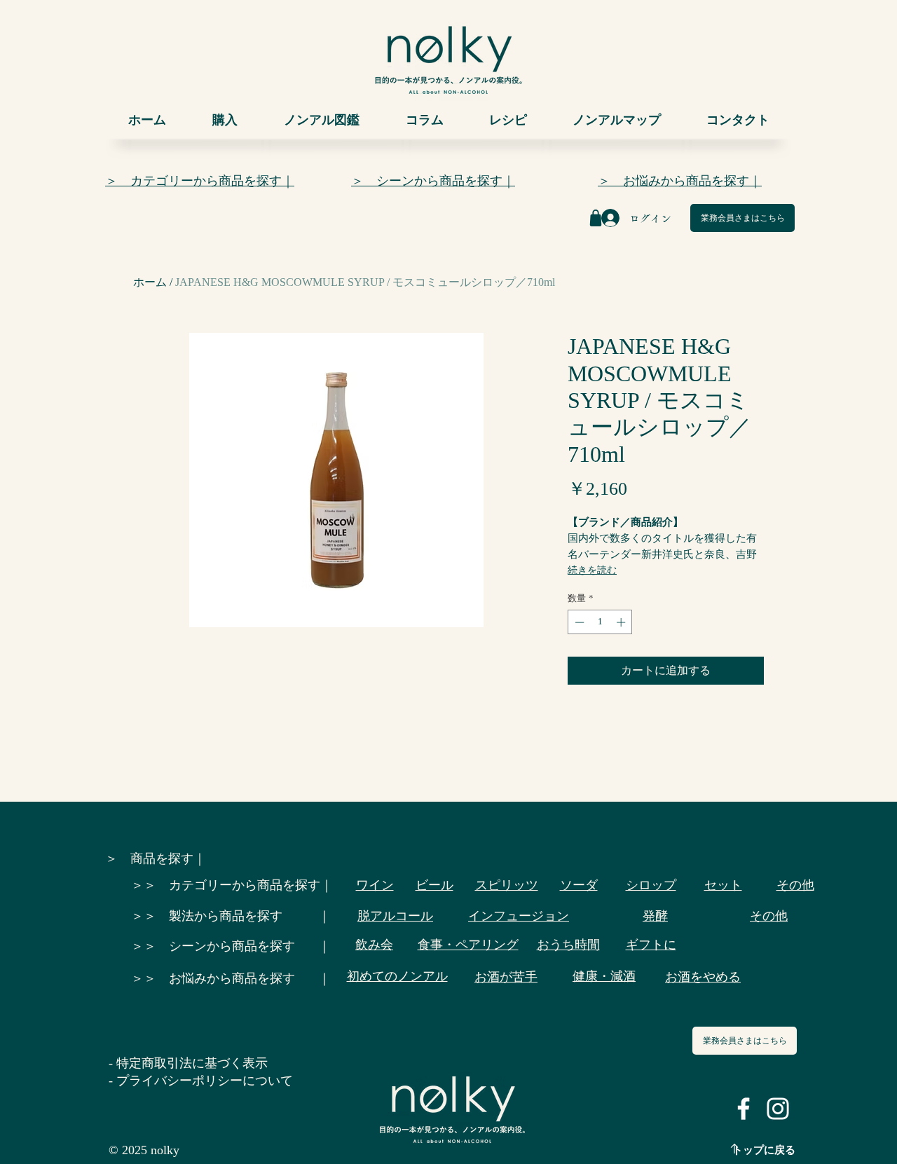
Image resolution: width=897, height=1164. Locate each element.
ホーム (150, 282)
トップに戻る (763, 1150)
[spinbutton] (600, 622)
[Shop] (596, 217)
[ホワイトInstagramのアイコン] (778, 1108)
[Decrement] (578, 622)
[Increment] (622, 622)
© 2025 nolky (144, 1150)
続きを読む (592, 570)
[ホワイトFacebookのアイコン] (743, 1108)
